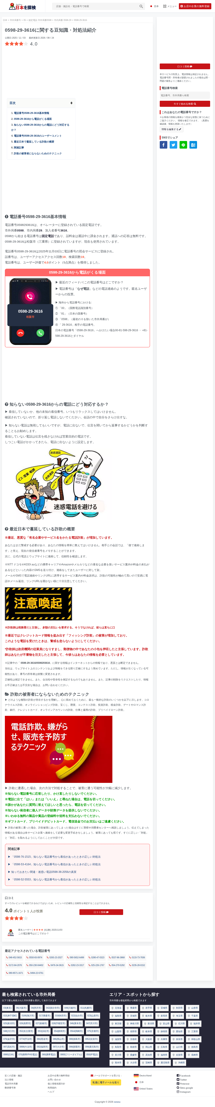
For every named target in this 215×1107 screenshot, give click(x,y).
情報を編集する (170, 129)
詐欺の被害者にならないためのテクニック (38, 153)
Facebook (184, 1075)
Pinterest (184, 1083)
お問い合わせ (54, 1079)
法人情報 (9, 1079)
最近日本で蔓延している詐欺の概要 (34, 141)
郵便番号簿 (10, 1087)
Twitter (183, 1079)
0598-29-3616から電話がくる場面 (33, 118)
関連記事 (19, 147)
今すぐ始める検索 (184, 103)
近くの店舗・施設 (13, 1075)
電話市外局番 (11, 1083)
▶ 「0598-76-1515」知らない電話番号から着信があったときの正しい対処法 (54, 856)
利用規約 (52, 1087)
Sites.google (186, 1087)
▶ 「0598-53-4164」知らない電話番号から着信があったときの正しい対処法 (54, 864)
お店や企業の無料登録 (59, 1075)
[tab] (77, 103)
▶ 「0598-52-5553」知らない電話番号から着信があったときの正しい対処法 (54, 879)
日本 (141, 1082)
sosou (117, 1101)
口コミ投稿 (100, 912)
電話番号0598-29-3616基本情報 (31, 113)
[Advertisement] (77, 71)
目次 (13, 103)
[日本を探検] (22, 6)
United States (146, 1088)
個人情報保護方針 (56, 1083)
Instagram (185, 1091)
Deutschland (145, 1075)
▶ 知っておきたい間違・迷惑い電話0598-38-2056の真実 (42, 871)
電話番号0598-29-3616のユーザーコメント (38, 135)
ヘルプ (51, 1091)
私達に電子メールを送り (106, 1082)
